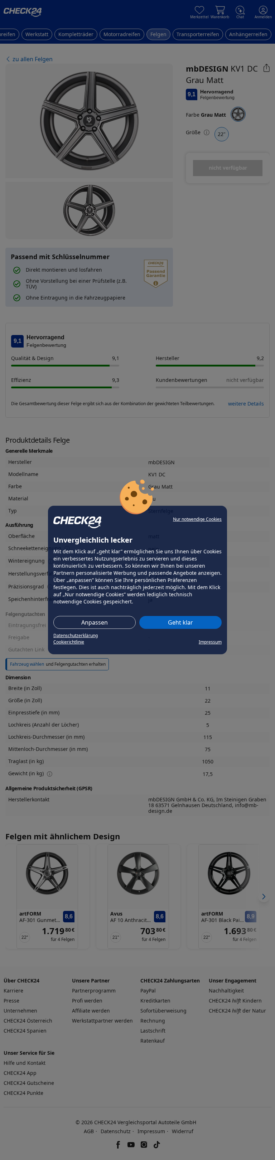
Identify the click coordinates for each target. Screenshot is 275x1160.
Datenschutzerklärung (75, 635)
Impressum (210, 642)
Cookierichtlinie (68, 642)
